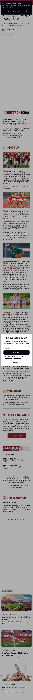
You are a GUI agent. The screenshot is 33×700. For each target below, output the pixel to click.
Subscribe (16, 352)
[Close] (29, 336)
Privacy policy (17, 358)
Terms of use (8, 358)
